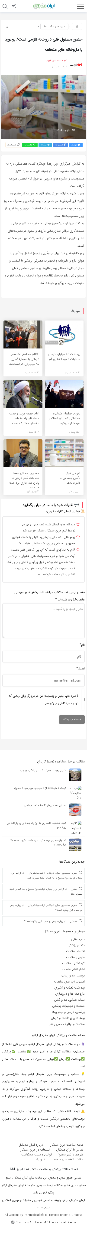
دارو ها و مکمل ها (54, 26)
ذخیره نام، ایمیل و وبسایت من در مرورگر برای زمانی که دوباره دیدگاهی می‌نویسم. (43, 699)
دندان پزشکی (76, 945)
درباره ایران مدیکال (31, 1144)
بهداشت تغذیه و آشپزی (69, 987)
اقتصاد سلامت (75, 951)
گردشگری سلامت (73, 963)
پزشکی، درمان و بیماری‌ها (68, 1011)
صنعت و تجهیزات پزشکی (68, 1005)
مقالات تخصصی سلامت (67, 1159)
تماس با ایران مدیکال (69, 1149)
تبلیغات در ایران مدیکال (34, 1149)
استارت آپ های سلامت (69, 981)
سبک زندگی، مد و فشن (69, 999)
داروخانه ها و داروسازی (70, 993)
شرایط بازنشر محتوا (70, 1154)
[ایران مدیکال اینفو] (43, 6)
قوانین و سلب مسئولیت (36, 1154)
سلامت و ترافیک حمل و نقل (66, 1024)
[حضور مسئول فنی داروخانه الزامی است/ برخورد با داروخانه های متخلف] (43, 106)
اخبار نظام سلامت (73, 969)
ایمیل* (80, 668)
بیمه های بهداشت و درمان (68, 1017)
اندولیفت (39, 1159)
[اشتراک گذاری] (13, 6)
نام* (82, 644)
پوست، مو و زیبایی (73, 975)
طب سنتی (78, 939)
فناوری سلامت (75, 957)
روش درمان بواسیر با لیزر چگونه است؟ (43, 921)
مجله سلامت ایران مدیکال (66, 1144)
